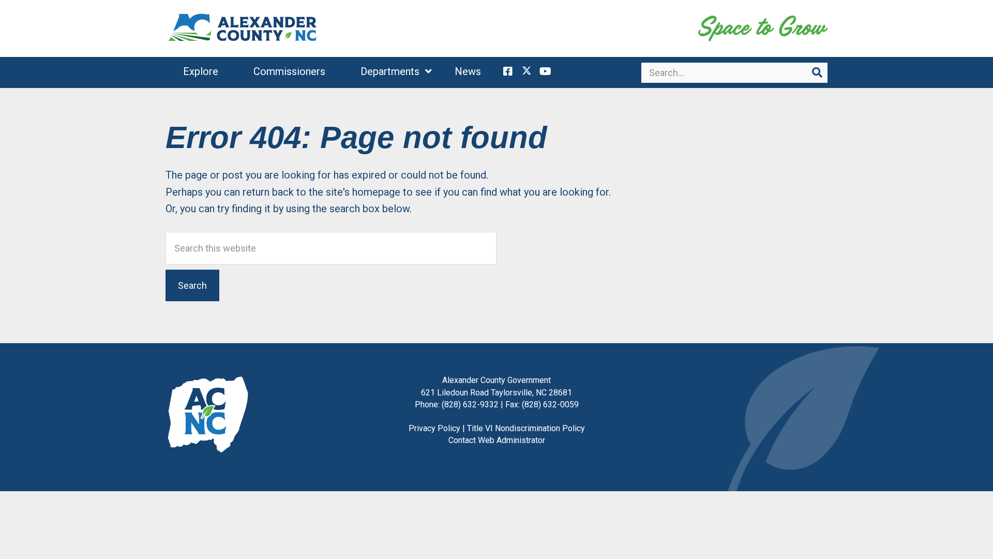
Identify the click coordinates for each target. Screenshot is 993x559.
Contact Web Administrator (496, 440)
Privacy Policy (434, 428)
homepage (376, 192)
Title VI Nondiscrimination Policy (526, 428)
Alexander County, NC (243, 28)
